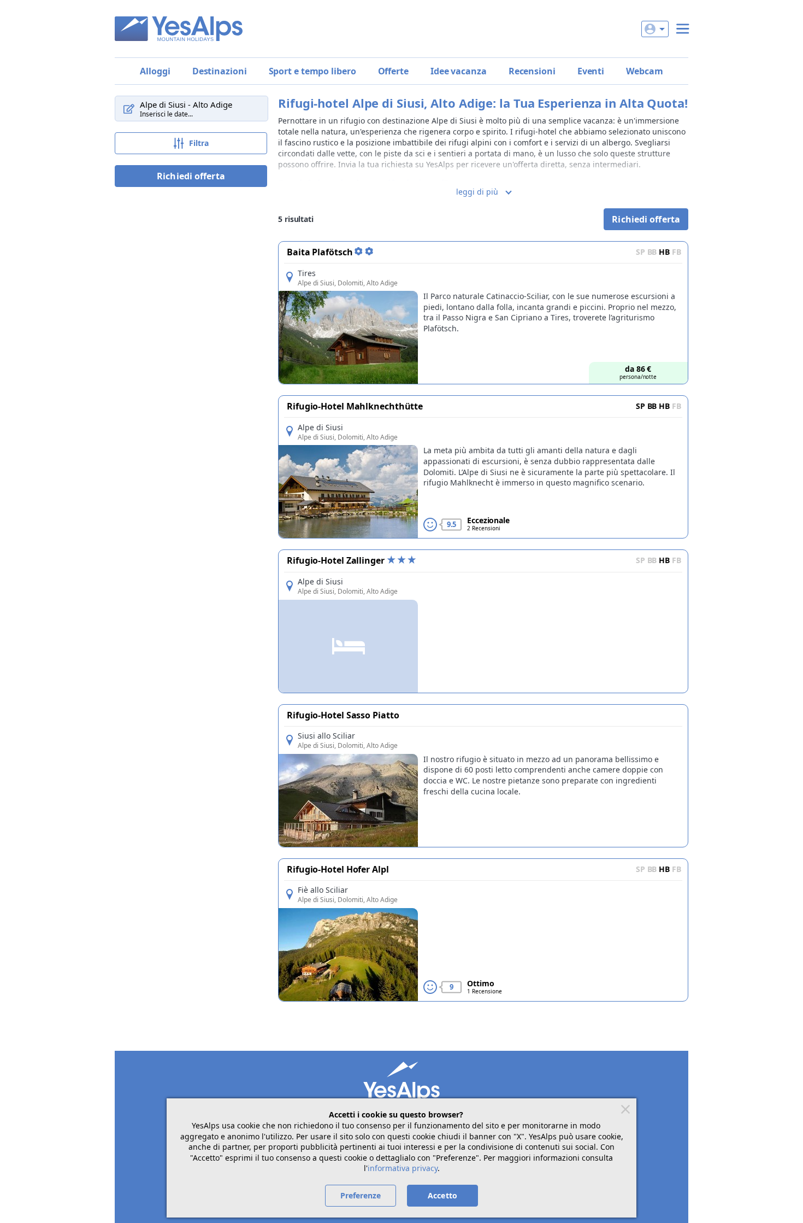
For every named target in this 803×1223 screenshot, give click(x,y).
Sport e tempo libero (312, 71)
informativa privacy (403, 1168)
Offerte (393, 71)
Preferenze (360, 1195)
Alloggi (155, 71)
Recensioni (532, 71)
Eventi (590, 71)
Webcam (644, 71)
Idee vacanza (458, 71)
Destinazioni (219, 71)
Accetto (442, 1195)
